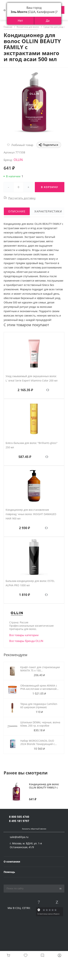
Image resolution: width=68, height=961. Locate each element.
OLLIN (18, 159)
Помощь (9, 872)
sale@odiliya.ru (19, 837)
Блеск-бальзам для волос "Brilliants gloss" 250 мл (31, 445)
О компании (12, 861)
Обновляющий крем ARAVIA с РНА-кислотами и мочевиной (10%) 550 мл (38, 689)
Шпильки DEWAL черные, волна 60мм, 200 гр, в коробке (40, 724)
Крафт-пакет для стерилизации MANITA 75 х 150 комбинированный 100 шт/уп (40, 670)
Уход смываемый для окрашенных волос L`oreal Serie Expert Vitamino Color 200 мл (31, 378)
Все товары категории (24, 635)
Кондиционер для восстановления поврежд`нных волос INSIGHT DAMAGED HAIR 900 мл (31, 514)
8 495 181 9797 (19, 821)
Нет (20, 21)
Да (48, 21)
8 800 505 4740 (19, 816)
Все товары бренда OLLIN (26, 641)
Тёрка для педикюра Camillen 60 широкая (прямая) (38, 705)
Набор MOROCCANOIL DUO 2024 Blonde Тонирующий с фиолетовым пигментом (37, 744)
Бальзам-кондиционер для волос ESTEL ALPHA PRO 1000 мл (30, 583)
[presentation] (66, 790)
